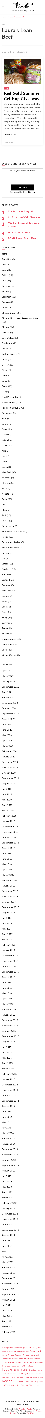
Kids (4, 450)
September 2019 (10, 778)
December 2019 (10, 762)
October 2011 (9, 1289)
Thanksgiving (10, 1385)
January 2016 (8, 1014)
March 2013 (8, 1197)
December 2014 (10, 1084)
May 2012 (7, 1251)
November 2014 (10, 1090)
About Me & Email (32, 1401)
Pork (4, 515)
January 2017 (8, 950)
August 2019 (8, 783)
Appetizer (7, 259)
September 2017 (10, 907)
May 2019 (7, 799)
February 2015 (9, 1074)
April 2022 (7, 670)
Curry (4, 359)
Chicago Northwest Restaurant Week (20, 318)
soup (36, 1381)
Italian (5, 445)
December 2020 (10, 703)
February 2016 (9, 1009)
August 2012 (8, 1235)
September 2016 (10, 971)
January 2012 (8, 1273)
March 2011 (8, 1326)
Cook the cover (8, 1362)
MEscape (6, 477)
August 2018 (8, 848)
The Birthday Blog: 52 (20, 211)
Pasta (4, 499)
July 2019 (7, 789)
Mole (4, 488)
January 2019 (8, 821)
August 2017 (8, 912)
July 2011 (7, 1305)
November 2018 (10, 832)
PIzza (4, 510)
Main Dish (6, 472)
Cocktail (6, 332)
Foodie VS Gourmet (12, 1401)
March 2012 (8, 1262)
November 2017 (10, 896)
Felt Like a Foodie (22, 5)
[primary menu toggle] (3, 7)
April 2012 (7, 1256)
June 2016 (7, 988)
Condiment (7, 343)
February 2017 (9, 945)
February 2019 (9, 815)
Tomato (37, 1385)
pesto (23, 1377)
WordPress (31, 1413)
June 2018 (7, 858)
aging (4, 253)
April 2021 (7, 692)
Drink (4, 375)
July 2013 (7, 1176)
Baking (5, 275)
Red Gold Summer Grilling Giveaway (22, 96)
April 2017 (7, 934)
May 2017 (7, 928)
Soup (4, 612)
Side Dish (6, 590)
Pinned (32, 1377)
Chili (27, 1359)
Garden (5, 424)
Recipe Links (22, 1404)
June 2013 (7, 1181)
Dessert (5, 364)
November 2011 (10, 1283)
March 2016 (8, 1004)
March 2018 (8, 875)
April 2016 (7, 998)
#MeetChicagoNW (35, 1348)
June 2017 (7, 923)
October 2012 (9, 1224)
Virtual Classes (9, 655)
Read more (10, 135)
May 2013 (7, 1186)
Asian (4, 264)
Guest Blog (7, 429)
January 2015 (8, 1079)
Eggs (4, 381)
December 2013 (10, 1149)
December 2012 (10, 1213)
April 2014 (7, 1127)
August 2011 (8, 1299)
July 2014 (7, 1111)
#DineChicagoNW (20, 1348)
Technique (7, 633)
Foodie (7, 1369)
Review (5, 553)
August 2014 (8, 1106)
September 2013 (10, 1165)
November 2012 (10, 1219)
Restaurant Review (11, 542)
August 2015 (8, 1041)
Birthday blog (24, 1351)
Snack (4, 601)
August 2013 (8, 1170)
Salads (5, 563)
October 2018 (9, 837)
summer (6, 622)
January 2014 (8, 1143)
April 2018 (7, 869)
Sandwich (6, 569)
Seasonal (6, 585)
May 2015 (7, 1057)
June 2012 (7, 1246)
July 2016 (7, 982)
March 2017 (8, 939)
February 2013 (9, 1203)
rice (3, 558)
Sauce (5, 574)
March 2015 (8, 1068)
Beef (6, 88)
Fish (4, 391)
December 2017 (10, 891)
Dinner (5, 370)
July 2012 (7, 1240)
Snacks (5, 606)
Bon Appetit (36, 1351)
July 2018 (7, 853)
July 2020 (7, 724)
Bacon (5, 269)
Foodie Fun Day (9, 402)
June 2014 (7, 1117)
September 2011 (10, 1294)
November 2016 (10, 961)
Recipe (5, 536)
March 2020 (8, 746)
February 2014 (9, 1138)
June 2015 (7, 1052)
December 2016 (10, 955)
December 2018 (10, 826)
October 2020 (9, 708)
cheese (4, 1355)
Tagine (5, 628)
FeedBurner (29, 192)
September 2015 (10, 1036)
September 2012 (10, 1229)
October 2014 (9, 1095)
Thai (3, 1385)
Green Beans (33, 1370)
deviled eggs (34, 1362)
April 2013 (7, 1192)
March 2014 (8, 1133)
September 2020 (10, 713)
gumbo (40, 1370)
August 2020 (8, 719)
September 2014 (10, 1100)
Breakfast (6, 296)
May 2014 (7, 1122)
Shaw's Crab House (26, 1382)
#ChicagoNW (7, 1348)
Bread (5, 291)
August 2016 (8, 977)
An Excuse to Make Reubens (24, 217)
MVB (13, 1377)
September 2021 (10, 686)
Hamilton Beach (7, 1374)
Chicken (5, 327)
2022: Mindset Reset (19, 232)
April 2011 (7, 1321)
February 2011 (9, 1332)
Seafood (6, 579)
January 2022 (8, 681)
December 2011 (10, 1278)
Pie (3, 504)
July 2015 (7, 1047)
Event (5, 386)
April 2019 (7, 805)
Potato (5, 520)
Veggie (5, 649)
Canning (6, 302)
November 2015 (10, 1025)
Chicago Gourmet (10, 313)
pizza (37, 1377)
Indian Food (7, 440)
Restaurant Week (10, 547)
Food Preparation (10, 397)
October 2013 (9, 1160)
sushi (41, 1381)
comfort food (8, 337)
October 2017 (9, 901)
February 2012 (9, 1267)
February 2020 (9, 751)
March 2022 (8, 676)
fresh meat (7, 413)
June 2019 (7, 794)
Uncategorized (9, 639)
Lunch (5, 467)
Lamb (4, 456)
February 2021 (9, 697)
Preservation (8, 526)
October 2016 (9, 966)
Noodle (5, 493)
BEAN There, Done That (22, 238)
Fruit (4, 418)
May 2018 (7, 864)
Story (4, 617)
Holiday (5, 434)
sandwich (16, 1382)
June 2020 (7, 729)
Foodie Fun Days (10, 407)
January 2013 (8, 1208)
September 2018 (10, 842)
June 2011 (7, 1310)
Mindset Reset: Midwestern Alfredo (23, 224)
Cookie (5, 348)
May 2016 (7, 993)
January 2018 (8, 885)
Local (4, 461)
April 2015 (7, 1063)
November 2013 (10, 1154)
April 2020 (7, 740)
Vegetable (7, 644)
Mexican (6, 483)
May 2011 (7, 1316)
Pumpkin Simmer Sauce (13, 531)
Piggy (27, 1377)
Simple (5, 596)
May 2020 (7, 735)
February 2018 (9, 880)
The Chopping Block (25, 1385)
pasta (18, 1377)
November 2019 (10, 767)
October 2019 (9, 772)
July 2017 (7, 918)
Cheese (5, 307)
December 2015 (10, 1020)
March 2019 (8, 810)
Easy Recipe (11, 1366)
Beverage (6, 286)
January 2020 (8, 756)
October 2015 (9, 1031)
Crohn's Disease (9, 354)
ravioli (41, 1377)
